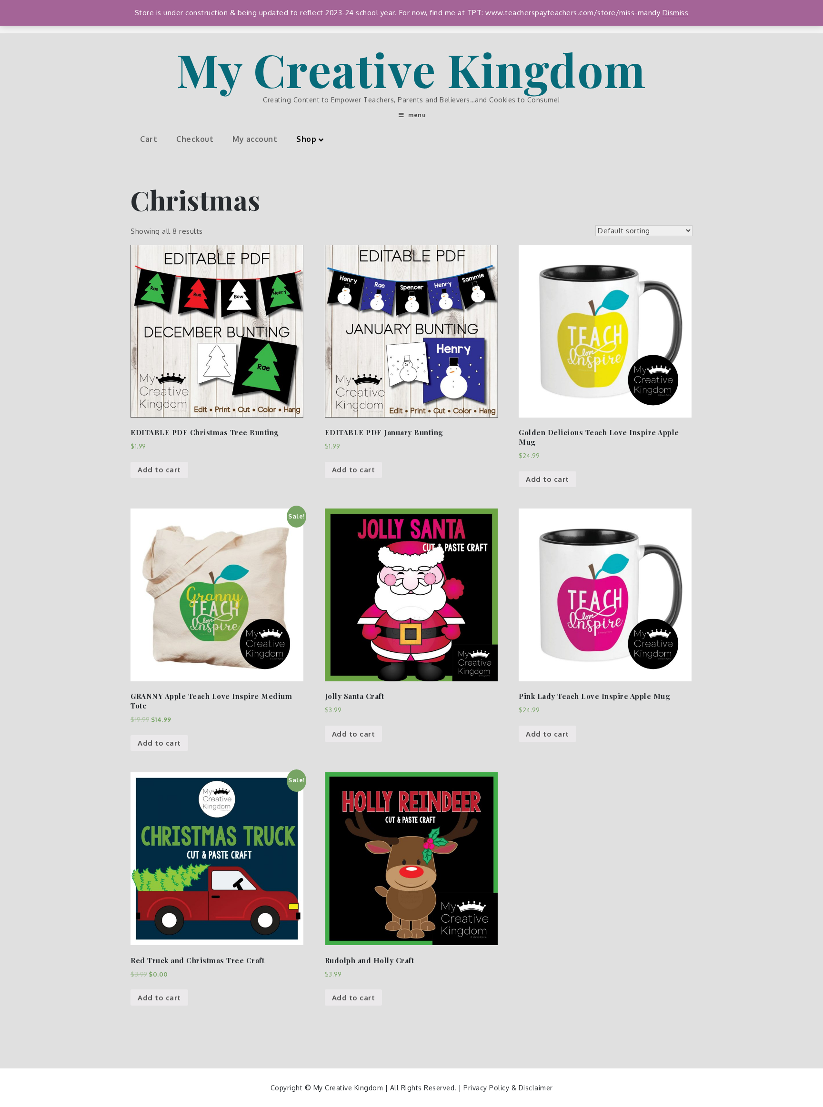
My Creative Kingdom (411, 69)
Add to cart (159, 469)
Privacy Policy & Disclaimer (508, 1088)
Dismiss (675, 12)
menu (416, 115)
